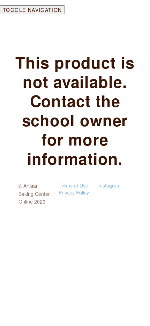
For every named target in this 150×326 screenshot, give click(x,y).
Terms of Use (73, 185)
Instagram (109, 185)
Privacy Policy (74, 192)
